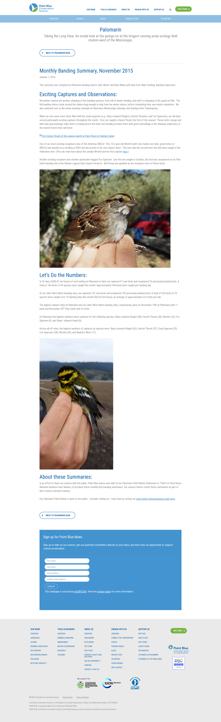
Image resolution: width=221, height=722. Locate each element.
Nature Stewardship (66, 646)
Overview (53, 19)
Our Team (88, 646)
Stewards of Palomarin (148, 655)
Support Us (159, 9)
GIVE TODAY (177, 631)
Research (62, 651)
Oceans (34, 642)
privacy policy (104, 591)
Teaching (61, 655)
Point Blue (41, 8)
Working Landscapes (39, 646)
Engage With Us (142, 9)
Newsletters (132, 19)
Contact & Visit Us (91, 669)
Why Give (141, 634)
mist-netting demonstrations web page (155, 498)
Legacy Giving (143, 646)
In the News (89, 642)
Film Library (89, 638)
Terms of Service (82, 697)
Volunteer (166, 19)
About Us (126, 9)
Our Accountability (92, 661)
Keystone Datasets (38, 663)
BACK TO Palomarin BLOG (58, 53)
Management (63, 642)
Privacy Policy (68, 697)
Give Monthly (143, 651)
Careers (87, 665)
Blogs (103, 19)
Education (35, 659)
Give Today (182, 9)
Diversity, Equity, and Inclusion (93, 656)
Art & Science (116, 667)
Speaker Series (117, 646)
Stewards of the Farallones (150, 659)
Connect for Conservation (122, 638)
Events (80, 19)
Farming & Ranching (66, 638)
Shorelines (35, 638)
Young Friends (117, 663)
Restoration (36, 651)
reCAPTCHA (80, 591)
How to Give (143, 638)
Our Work (91, 9)
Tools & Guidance (109, 9)
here (125, 151)
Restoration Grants (39, 655)
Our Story (88, 651)
